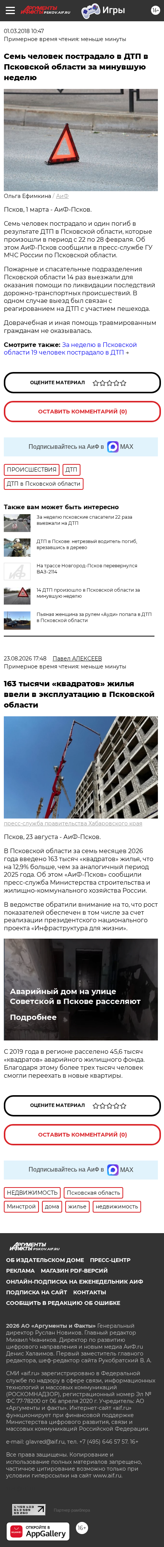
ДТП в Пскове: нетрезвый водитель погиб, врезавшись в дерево (87, 544)
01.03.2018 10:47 (24, 31)
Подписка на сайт (36, 1292)
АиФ (62, 196)
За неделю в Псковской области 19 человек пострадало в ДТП (70, 348)
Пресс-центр (110, 1260)
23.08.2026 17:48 (25, 658)
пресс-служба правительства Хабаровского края (73, 823)
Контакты (89, 1292)
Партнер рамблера (72, 1510)
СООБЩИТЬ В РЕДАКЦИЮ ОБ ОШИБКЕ (63, 1303)
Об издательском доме (45, 1260)
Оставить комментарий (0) (82, 411)
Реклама (20, 1270)
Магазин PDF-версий (74, 1270)
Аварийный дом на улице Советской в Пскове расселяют (75, 996)
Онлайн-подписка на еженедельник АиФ (74, 1281)
